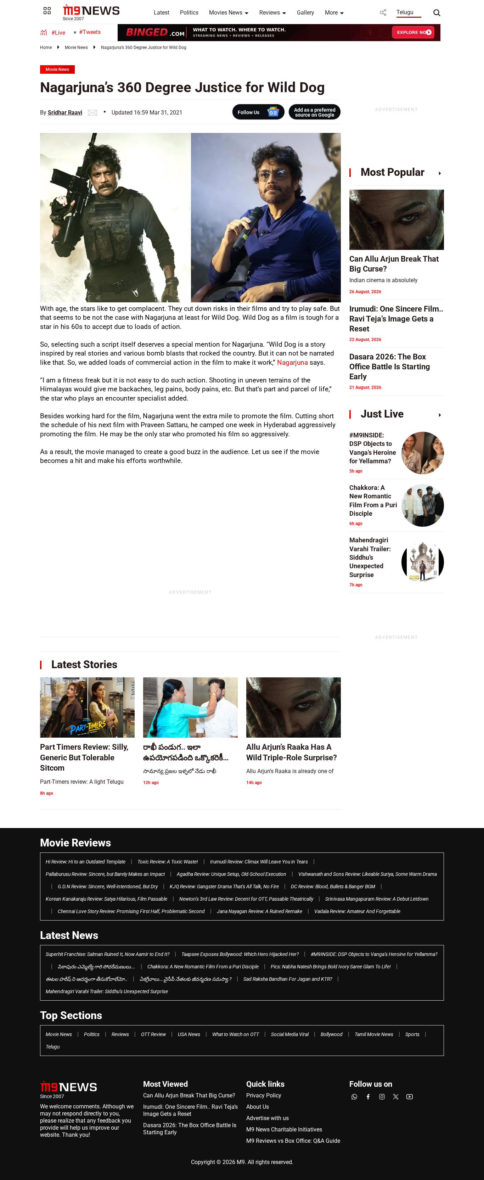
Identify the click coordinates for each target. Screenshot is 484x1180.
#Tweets (90, 32)
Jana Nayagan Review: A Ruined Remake (259, 911)
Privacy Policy (263, 1095)
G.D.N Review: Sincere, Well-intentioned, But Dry (108, 886)
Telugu (404, 12)
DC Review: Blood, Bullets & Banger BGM (333, 886)
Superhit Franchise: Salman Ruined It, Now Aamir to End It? (107, 954)
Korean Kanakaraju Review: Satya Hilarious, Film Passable (106, 899)
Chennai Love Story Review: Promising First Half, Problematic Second (131, 911)
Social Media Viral (290, 1034)
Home (46, 47)
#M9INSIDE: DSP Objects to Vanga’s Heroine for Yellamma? (374, 954)
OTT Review (153, 1034)
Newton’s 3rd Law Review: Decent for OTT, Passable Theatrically (246, 899)
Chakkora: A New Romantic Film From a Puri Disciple (203, 966)
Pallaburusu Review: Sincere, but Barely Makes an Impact (105, 874)
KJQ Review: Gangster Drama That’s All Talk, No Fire (224, 886)
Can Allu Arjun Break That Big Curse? (189, 1095)
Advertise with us (267, 1118)
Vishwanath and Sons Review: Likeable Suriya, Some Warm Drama (367, 874)
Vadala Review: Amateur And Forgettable (357, 911)
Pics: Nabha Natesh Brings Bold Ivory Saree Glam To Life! (331, 966)
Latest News (69, 935)
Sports (412, 1034)
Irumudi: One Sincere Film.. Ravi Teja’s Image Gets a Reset (190, 1110)
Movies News (225, 12)
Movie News (76, 47)
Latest (161, 12)
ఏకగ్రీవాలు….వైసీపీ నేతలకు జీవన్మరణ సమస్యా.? (185, 979)
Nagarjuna (291, 362)
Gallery (305, 12)
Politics (189, 12)
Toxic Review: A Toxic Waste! (167, 862)
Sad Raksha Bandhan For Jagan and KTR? (287, 979)
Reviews (269, 12)
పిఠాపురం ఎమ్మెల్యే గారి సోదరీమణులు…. (96, 966)
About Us (257, 1106)
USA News (189, 1034)
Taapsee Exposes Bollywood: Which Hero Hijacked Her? (240, 954)
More (331, 12)
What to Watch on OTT (235, 1034)
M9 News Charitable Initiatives (284, 1129)
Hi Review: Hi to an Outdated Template (85, 862)
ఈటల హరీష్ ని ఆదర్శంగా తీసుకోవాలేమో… (87, 979)
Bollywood (332, 1034)
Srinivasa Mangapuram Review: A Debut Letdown (377, 899)
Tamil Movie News (374, 1034)
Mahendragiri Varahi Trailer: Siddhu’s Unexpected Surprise (107, 991)
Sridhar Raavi (65, 112)
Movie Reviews (75, 843)
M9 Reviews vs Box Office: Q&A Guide (293, 1140)
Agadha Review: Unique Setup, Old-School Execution (231, 874)
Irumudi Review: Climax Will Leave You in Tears (259, 862)
